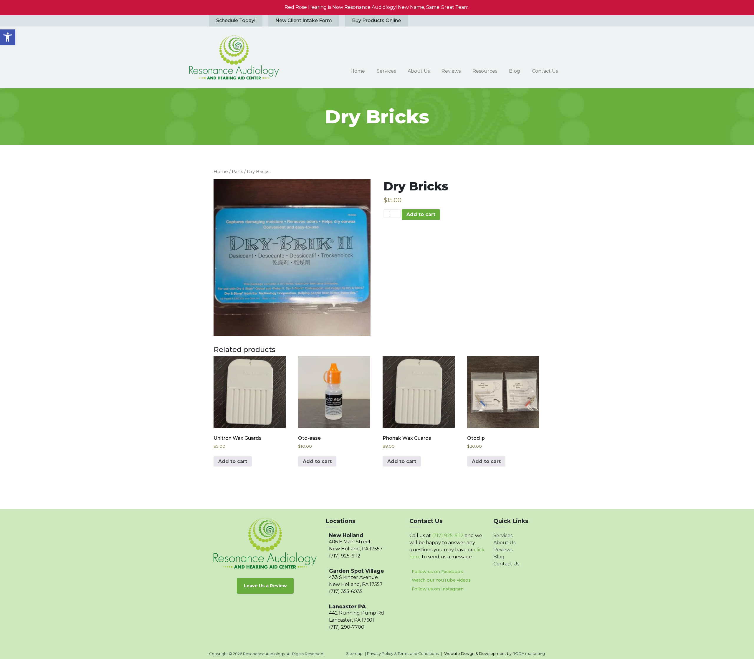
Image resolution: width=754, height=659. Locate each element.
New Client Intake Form (303, 20)
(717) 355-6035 (346, 591)
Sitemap (354, 653)
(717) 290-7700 (346, 627)
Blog (499, 557)
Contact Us (506, 564)
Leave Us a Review (265, 585)
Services (502, 535)
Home (221, 171)
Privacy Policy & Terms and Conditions (403, 653)
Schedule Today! (235, 20)
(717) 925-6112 (345, 556)
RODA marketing (528, 653)
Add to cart (420, 214)
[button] (7, 37)
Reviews (502, 549)
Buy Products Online (376, 20)
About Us (504, 542)
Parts (237, 171)
